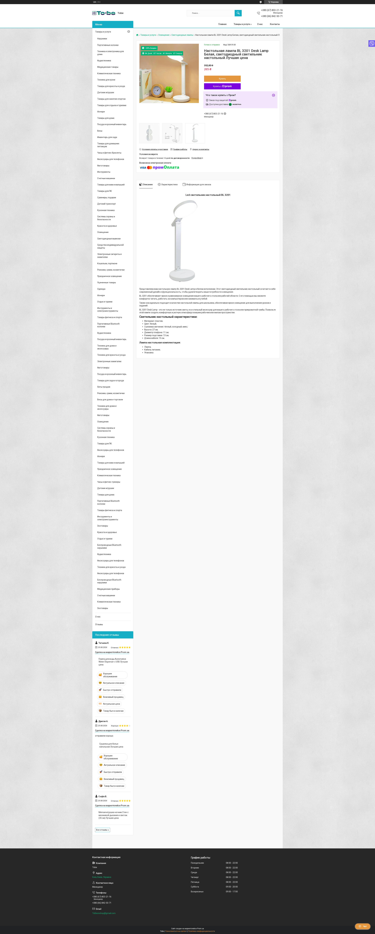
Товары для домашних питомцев (108, 145)
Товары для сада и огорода (110, 380)
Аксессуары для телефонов (110, 159)
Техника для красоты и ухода (111, 355)
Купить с (217, 86)
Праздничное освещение (109, 276)
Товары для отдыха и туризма (111, 105)
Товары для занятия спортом (111, 99)
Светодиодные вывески (109, 238)
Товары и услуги (242, 24)
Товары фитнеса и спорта (109, 317)
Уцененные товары (106, 282)
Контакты (275, 24)
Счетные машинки (106, 178)
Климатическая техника (109, 73)
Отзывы (99, 624)
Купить (222, 79)
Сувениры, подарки (106, 197)
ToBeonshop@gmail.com (104, 913)
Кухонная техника (106, 210)
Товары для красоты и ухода (111, 86)
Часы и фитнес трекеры (108, 482)
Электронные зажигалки (109, 361)
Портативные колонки (108, 45)
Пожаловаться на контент (176, 931)
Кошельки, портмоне (107, 263)
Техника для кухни (106, 80)
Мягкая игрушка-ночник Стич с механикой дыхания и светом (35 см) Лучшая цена (113, 815)
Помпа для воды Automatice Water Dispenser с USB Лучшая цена (113, 662)
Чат (365, 926)
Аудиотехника (104, 60)
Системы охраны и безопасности (106, 218)
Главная (222, 24)
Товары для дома (105, 118)
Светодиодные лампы (182, 35)
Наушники (102, 38)
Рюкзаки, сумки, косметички (111, 270)
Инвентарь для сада (107, 137)
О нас (260, 24)
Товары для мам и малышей (111, 184)
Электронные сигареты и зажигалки (109, 255)
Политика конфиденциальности (201, 931)
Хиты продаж (103, 387)
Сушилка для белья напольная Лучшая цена (111, 745)
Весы (99, 131)
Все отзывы (101, 830)
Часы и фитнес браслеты (109, 153)
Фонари (101, 111)
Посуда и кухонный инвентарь (111, 124)
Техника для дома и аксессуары (106, 347)
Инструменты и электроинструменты (107, 309)
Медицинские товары (107, 67)
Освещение (163, 35)
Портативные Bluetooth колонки (108, 325)
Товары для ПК (104, 191)
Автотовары (103, 165)
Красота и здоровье (107, 226)
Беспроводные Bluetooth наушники (109, 546)
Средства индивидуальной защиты (110, 246)
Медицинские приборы (108, 589)
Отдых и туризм (104, 302)
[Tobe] (103, 13)
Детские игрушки (105, 92)
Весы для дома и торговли (110, 399)
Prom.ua (200, 929)
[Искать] (238, 13)
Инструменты (103, 172)
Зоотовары (102, 526)
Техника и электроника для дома (110, 52)
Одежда (101, 289)
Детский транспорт (106, 204)
